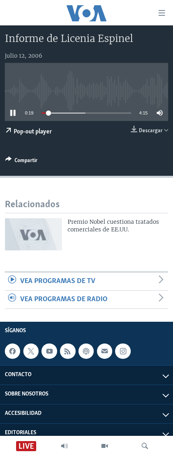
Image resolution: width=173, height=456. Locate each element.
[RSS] (67, 351)
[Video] (105, 446)
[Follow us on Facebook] (12, 351)
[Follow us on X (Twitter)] (31, 351)
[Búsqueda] (145, 446)
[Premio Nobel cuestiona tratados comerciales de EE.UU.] (33, 234)
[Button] (21, 161)
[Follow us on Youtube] (49, 351)
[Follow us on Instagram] (122, 351)
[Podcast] (86, 351)
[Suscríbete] (104, 351)
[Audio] (64, 446)
